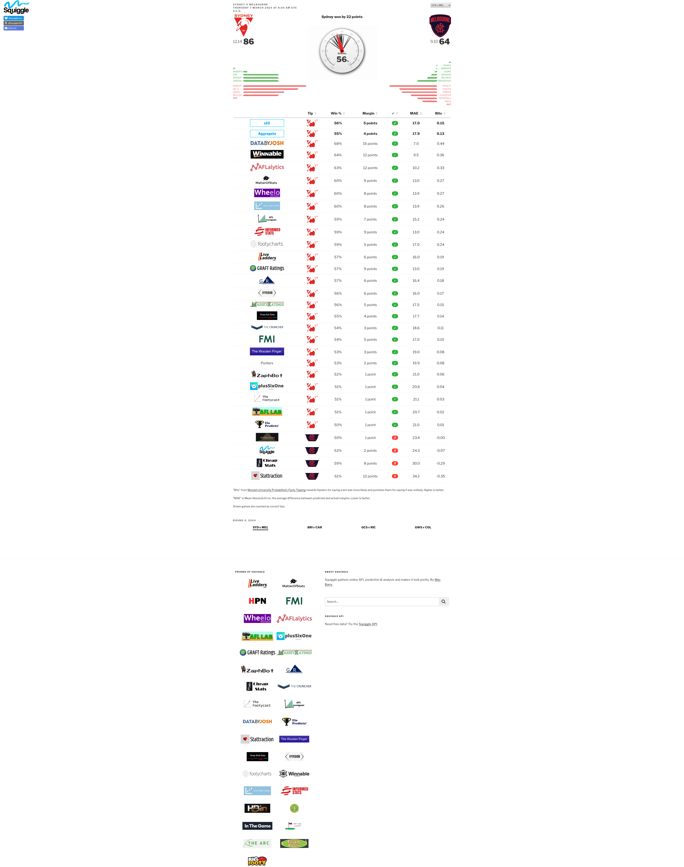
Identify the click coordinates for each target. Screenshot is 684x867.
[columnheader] (267, 113)
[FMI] (267, 342)
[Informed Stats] (267, 234)
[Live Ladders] (267, 259)
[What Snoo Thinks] (267, 209)
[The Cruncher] (267, 329)
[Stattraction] (267, 479)
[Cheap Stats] (267, 466)
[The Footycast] (267, 401)
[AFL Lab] (267, 414)
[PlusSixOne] (267, 389)
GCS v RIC (368, 527)
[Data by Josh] (267, 144)
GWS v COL (423, 527)
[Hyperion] (267, 296)
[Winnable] (267, 157)
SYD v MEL (260, 527)
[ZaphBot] (267, 377)
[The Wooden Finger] (267, 354)
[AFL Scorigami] (267, 221)
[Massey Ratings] (267, 306)
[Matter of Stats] (267, 183)
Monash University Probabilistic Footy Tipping (277, 490)
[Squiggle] (267, 453)
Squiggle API (368, 624)
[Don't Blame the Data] (267, 440)
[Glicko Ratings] (267, 283)
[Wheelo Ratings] (267, 196)
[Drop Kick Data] (267, 319)
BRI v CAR (314, 527)
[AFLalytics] (267, 170)
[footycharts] (267, 246)
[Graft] (267, 270)
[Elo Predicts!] (267, 427)
